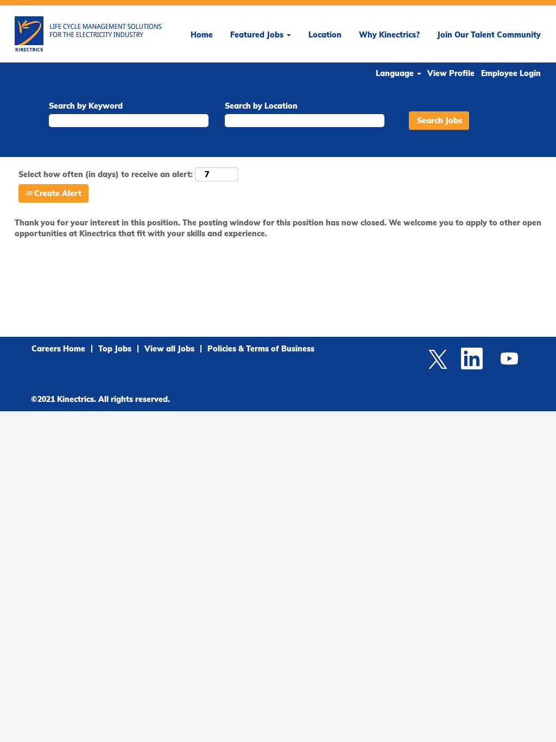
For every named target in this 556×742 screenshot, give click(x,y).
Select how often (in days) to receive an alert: (105, 174)
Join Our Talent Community (489, 35)
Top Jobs (114, 349)
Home (202, 35)
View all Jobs (169, 349)
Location (325, 35)
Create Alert (56, 193)
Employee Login (511, 73)
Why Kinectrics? (389, 35)
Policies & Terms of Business (260, 349)
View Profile (451, 73)
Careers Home (58, 349)
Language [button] (396, 73)
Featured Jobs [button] (258, 35)
